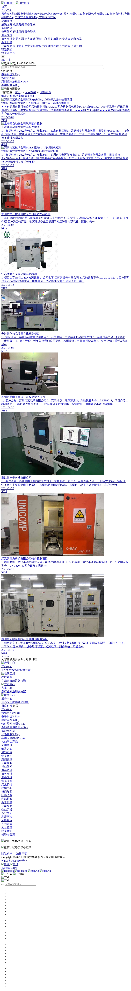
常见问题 (18, 38)
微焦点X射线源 (10, 13)
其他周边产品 (47, 17)
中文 (8, 59)
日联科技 (6, 705)
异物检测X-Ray (10, 85)
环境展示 (53, 45)
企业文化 (30, 45)
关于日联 (6, 42)
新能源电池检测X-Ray (96, 13)
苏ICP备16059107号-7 (14, 860)
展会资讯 (30, 31)
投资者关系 (8, 53)
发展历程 (41, 45)
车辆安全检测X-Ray (27, 17)
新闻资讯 (6, 28)
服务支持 (6, 35)
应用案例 (6, 20)
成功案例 (18, 24)
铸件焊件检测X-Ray (70, 13)
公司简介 (6, 45)
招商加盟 (53, 38)
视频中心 (41, 38)
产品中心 (6, 10)
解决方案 (6, 24)
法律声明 (21, 853)
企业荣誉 (18, 45)
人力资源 (64, 45)
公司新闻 (6, 31)
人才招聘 (76, 45)
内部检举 (76, 38)
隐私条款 (6, 853)
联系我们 (6, 49)
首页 (4, 6)
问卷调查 (64, 38)
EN (3, 59)
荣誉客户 (30, 24)
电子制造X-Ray (29, 13)
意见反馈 (30, 38)
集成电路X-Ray (48, 13)
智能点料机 (116, 13)
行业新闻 (18, 31)
